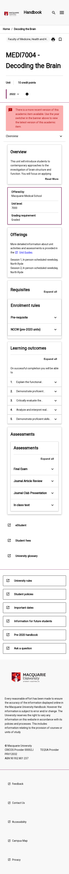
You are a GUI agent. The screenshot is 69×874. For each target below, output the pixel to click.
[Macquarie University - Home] (11, 14)
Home (6, 29)
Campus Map (20, 840)
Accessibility (19, 821)
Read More (52, 179)
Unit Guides (25, 252)
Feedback (17, 783)
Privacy (16, 859)
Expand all (50, 291)
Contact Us (18, 802)
